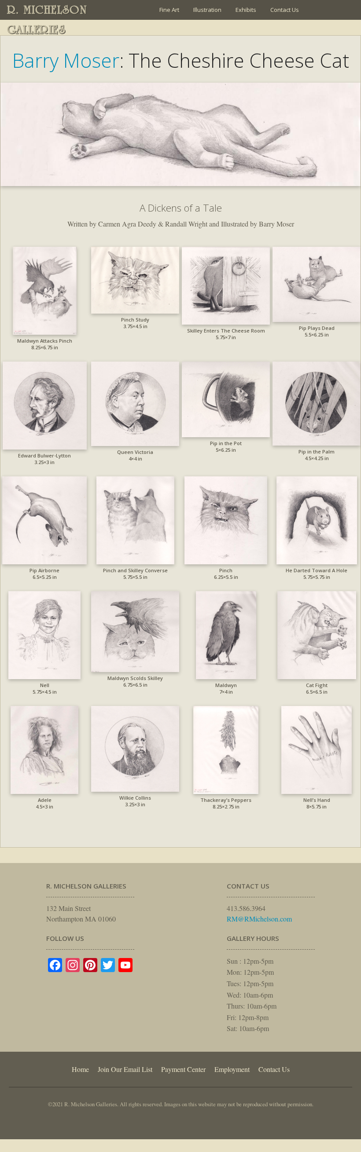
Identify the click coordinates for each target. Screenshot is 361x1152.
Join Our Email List (182, 29)
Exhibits (246, 10)
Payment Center (183, 1069)
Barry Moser (65, 60)
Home (80, 1069)
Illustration (207, 10)
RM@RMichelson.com (259, 918)
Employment (232, 1069)
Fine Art (169, 10)
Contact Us (284, 10)
